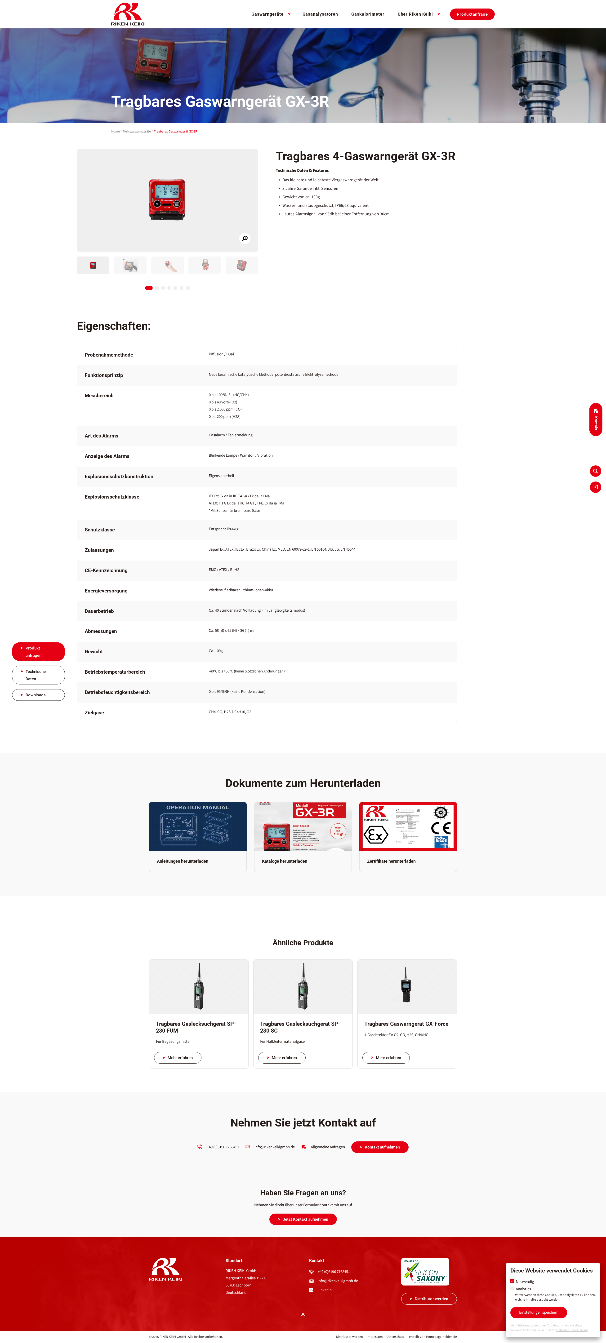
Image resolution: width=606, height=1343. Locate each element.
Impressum (375, 1336)
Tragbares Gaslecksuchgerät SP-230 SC (300, 1027)
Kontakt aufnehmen (382, 1147)
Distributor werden (431, 1298)
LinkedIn (325, 1290)
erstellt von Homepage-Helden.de (433, 1336)
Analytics (555, 1294)
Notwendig (524, 1282)
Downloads (36, 695)
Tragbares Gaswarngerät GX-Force (406, 1024)
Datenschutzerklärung (572, 1330)
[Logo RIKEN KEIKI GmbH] (127, 14)
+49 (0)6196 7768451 (334, 1272)
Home (115, 131)
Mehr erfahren (180, 1057)
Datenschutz (395, 1336)
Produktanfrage (472, 14)
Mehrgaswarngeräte (137, 131)
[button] (93, 265)
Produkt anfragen (33, 652)
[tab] (149, 288)
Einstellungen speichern (538, 1312)
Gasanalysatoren (320, 14)
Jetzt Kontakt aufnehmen (305, 1219)
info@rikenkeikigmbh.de (338, 1281)
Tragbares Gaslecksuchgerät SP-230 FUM (196, 1027)
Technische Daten (36, 675)
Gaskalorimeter (367, 14)
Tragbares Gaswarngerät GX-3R (175, 131)
